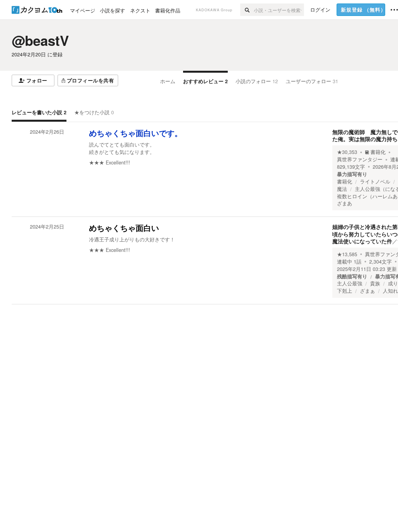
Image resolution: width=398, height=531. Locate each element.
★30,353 (347, 151)
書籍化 (378, 151)
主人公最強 (349, 283)
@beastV (40, 40)
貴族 (375, 283)
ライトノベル (375, 181)
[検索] (247, 9)
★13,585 (347, 254)
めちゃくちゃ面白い (124, 228)
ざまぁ (367, 290)
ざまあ (344, 203)
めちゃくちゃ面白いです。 (135, 133)
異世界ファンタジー (359, 159)
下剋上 (344, 290)
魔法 (342, 188)
